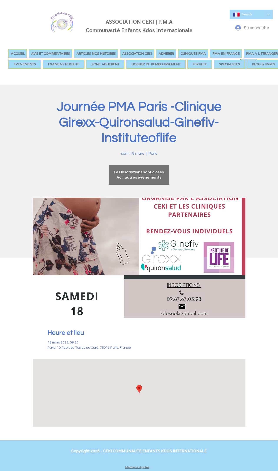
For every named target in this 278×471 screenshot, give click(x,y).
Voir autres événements (139, 177)
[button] (105, 64)
